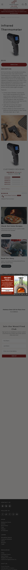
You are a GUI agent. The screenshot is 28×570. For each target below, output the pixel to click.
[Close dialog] (26, 276)
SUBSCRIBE (7, 290)
